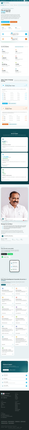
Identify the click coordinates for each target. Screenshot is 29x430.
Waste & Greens (14, 284)
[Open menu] (27, 3)
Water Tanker (16, 394)
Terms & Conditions (10, 427)
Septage (16, 395)
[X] (3, 397)
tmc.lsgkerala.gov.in (4, 417)
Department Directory (17, 403)
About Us (16, 402)
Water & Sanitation (9, 284)
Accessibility (17, 427)
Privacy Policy (2, 427)
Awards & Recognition (17, 409)
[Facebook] (1, 397)
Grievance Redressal (3, 402)
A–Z (12, 0)
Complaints (16, 396)
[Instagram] (6, 397)
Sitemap (21, 427)
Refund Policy (14, 427)
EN (24, 0)
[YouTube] (5, 397)
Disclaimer (6, 427)
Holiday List (16, 408)
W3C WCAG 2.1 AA (18, 421)
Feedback (2, 403)
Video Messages (17, 410)
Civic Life (18, 284)
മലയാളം (26, 0)
